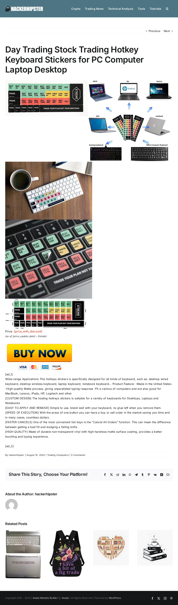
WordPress (115, 597)
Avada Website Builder (45, 597)
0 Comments (78, 455)
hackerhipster (16, 455)
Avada (65, 597)
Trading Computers (58, 455)
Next (167, 31)
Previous (154, 31)
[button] (167, 8)
